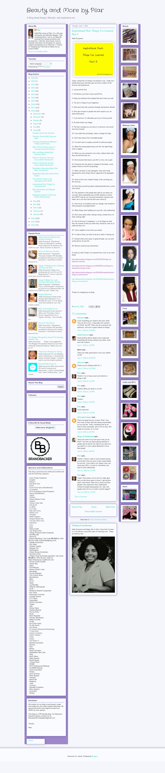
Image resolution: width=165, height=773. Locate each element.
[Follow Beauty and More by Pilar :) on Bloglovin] (45, 429)
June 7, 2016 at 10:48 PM (86, 358)
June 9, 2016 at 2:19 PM (85, 432)
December (37, 114)
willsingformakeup (84, 417)
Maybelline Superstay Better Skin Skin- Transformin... (45, 169)
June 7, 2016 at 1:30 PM (85, 345)
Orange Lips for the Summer (43, 133)
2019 (33, 101)
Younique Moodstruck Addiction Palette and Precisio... (45, 143)
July (35, 127)
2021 (33, 94)
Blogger (94, 756)
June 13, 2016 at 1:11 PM (86, 492)
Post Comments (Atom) (98, 519)
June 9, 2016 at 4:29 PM (85, 451)
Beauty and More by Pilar (65, 10)
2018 (33, 104)
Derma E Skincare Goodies (48, 251)
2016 (33, 111)
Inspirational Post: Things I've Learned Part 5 (44, 185)
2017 (33, 108)
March (35, 208)
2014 (33, 222)
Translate (46, 67)
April (35, 204)
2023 (33, 88)
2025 (33, 81)
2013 (33, 225)
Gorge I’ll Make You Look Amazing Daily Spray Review (49, 281)
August (36, 124)
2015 (33, 218)
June (35, 130)
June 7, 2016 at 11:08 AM (86, 330)
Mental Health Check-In (47, 364)
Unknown (80, 318)
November (37, 117)
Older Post (110, 507)
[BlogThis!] (92, 306)
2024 (33, 84)
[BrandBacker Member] (40, 460)
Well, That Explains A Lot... (48, 309)
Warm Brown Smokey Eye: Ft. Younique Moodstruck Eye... (44, 148)
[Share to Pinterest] (99, 306)
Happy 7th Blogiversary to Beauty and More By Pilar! (51, 267)
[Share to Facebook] (97, 306)
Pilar (79, 373)
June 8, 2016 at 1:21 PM (85, 381)
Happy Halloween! (45, 294)
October (36, 120)
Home (94, 507)
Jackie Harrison (83, 335)
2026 (33, 78)
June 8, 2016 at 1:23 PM (85, 392)
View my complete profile (37, 51)
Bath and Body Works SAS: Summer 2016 (43, 153)
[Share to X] (94, 306)
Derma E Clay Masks (46, 323)
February (37, 211)
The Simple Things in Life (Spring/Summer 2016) (42, 180)
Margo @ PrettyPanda (85, 436)
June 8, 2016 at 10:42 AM (86, 368)
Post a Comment (81, 497)
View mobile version (93, 511)
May (35, 201)
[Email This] (90, 306)
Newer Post (77, 507)
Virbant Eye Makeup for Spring (50, 352)
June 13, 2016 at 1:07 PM (86, 470)
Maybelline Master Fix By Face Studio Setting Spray (44, 196)
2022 (33, 91)
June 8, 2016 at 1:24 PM (85, 402)
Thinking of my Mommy (82, 525)
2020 (33, 98)
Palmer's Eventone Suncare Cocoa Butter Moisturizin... (44, 159)
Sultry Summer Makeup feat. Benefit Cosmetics (49, 238)
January (36, 214)
